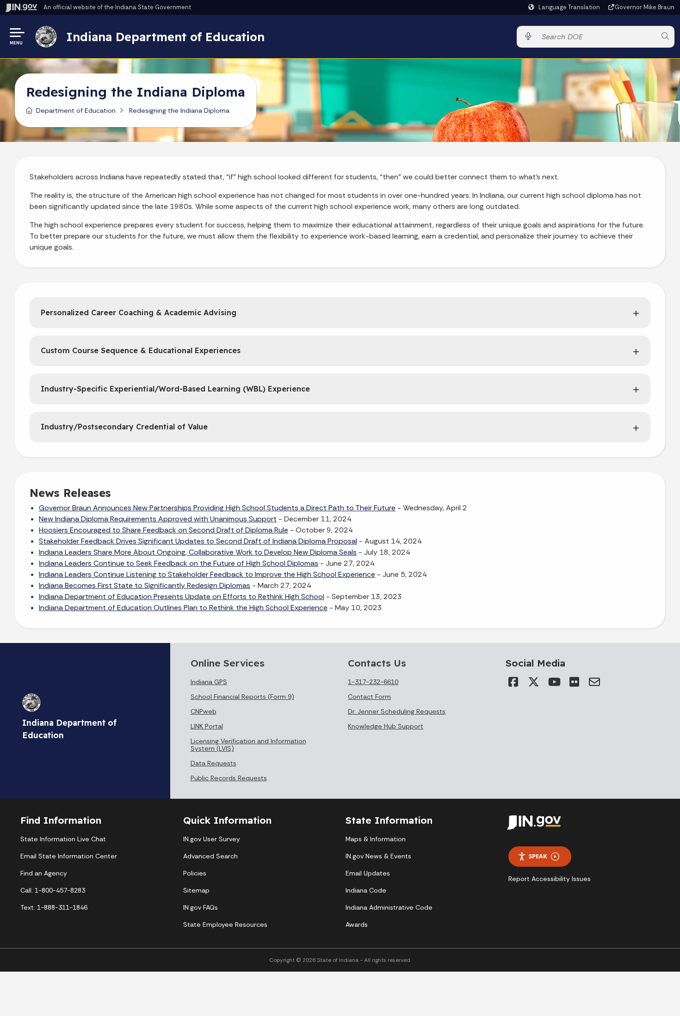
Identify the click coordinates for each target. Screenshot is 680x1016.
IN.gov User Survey (211, 839)
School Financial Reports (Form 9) (242, 696)
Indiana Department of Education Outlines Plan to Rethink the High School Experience (183, 607)
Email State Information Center (68, 856)
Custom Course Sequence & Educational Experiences (141, 350)
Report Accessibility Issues (549, 879)
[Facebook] (513, 681)
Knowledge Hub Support (385, 726)
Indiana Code (366, 890)
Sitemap (196, 890)
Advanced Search (210, 856)
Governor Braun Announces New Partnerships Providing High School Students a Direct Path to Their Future (217, 508)
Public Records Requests (229, 778)
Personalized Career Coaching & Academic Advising (138, 312)
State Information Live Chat (63, 839)
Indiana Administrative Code (389, 907)
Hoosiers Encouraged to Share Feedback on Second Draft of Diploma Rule (163, 530)
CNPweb (203, 711)
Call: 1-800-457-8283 (52, 890)
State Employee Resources (225, 924)
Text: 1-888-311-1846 (53, 907)
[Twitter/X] (533, 681)
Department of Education (76, 110)
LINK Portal (207, 726)
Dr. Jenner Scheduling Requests (396, 711)
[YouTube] (553, 681)
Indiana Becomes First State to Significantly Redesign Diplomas (144, 585)
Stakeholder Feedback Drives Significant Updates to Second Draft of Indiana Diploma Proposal (198, 541)
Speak (538, 856)
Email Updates (368, 873)
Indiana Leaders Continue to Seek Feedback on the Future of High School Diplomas (178, 563)
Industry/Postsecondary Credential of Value (124, 426)
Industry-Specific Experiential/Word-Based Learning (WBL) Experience (175, 388)
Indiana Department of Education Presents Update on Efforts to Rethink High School (181, 596)
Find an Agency (43, 873)
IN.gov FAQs (200, 907)
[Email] (594, 681)
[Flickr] (574, 681)
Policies (194, 873)
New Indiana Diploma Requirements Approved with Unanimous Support (158, 519)
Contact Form (369, 696)
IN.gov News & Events (378, 856)
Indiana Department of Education (165, 36)
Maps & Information (376, 839)
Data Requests (213, 763)
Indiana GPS (209, 682)
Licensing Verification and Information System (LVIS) (248, 745)
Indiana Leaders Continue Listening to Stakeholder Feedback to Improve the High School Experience (207, 574)
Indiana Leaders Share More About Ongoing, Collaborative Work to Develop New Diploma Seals (198, 552)
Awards (357, 924)
